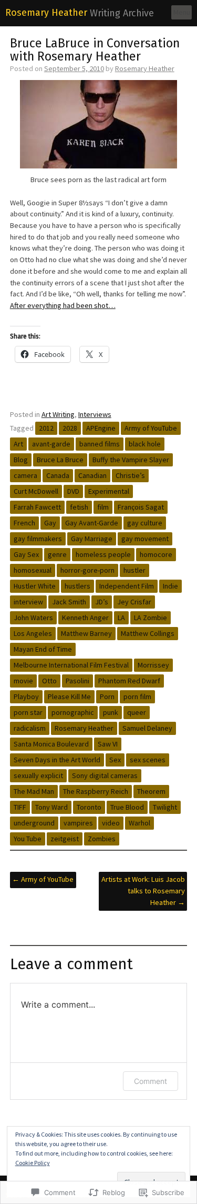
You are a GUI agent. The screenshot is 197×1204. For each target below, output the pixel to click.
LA (121, 617)
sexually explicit (38, 775)
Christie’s (130, 475)
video (111, 823)
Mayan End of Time (43, 649)
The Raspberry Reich (95, 791)
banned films (99, 444)
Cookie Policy (32, 1163)
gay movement (145, 538)
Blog (21, 459)
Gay (50, 523)
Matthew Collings (147, 633)
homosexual (32, 570)
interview (28, 601)
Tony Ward (51, 807)
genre (57, 554)
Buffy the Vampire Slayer (130, 459)
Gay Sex (26, 554)
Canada (57, 475)
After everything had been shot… (63, 305)
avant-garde (51, 444)
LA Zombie (150, 617)
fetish (79, 507)
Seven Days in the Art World (57, 759)
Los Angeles (33, 633)
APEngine (101, 428)
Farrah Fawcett (37, 507)
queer (136, 712)
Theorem (151, 791)
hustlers (77, 586)
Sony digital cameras (105, 775)
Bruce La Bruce (60, 459)
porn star (28, 712)
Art (18, 444)
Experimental (108, 491)
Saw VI (108, 744)
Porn (107, 696)
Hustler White (35, 586)
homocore (156, 554)
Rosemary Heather (46, 12)
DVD (73, 491)
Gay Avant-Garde (91, 523)
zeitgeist (64, 838)
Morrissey (153, 665)
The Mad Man (34, 791)
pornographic (72, 712)
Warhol (139, 823)
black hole (145, 444)
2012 (46, 428)
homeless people (103, 554)
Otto (49, 680)
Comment (150, 1081)
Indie (170, 586)
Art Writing (58, 414)
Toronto (89, 807)
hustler (134, 570)
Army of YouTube (151, 428)
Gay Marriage (91, 538)
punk (110, 712)
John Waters (33, 617)
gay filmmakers (38, 538)
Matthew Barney (86, 633)
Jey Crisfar (134, 601)
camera (25, 475)
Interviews (94, 414)
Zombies (102, 838)
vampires (78, 823)
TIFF (20, 807)
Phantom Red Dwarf (129, 680)
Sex (115, 759)
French (24, 523)
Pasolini (77, 680)
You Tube (28, 838)
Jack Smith (69, 601)
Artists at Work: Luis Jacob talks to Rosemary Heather (143, 890)
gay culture (144, 523)
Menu (181, 12)
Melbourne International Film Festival (71, 665)
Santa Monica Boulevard (51, 744)
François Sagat (141, 507)
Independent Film (126, 586)
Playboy (26, 696)
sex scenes (147, 759)
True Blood (127, 807)
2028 (70, 428)
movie (23, 680)
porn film (137, 696)
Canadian (92, 475)
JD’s (101, 601)
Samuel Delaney (147, 728)
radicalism (30, 728)
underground (34, 823)
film (103, 507)
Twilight (165, 807)
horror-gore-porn (87, 570)
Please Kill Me (69, 696)
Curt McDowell (36, 491)
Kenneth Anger (85, 617)
